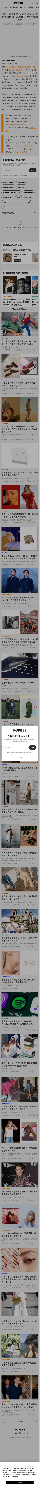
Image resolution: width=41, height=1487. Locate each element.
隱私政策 (29, 752)
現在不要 (19, 757)
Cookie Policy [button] (8, 1474)
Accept (20, 1482)
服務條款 (23, 752)
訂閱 (32, 747)
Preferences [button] (15, 1476)
